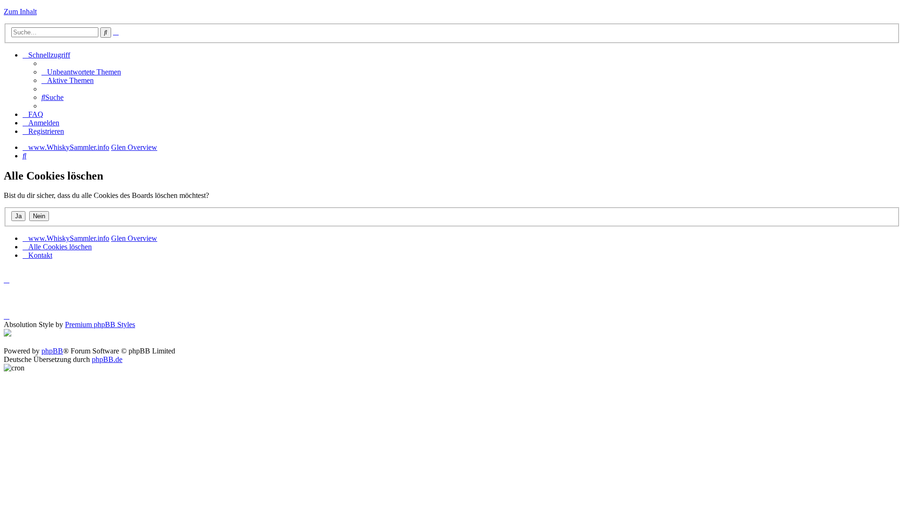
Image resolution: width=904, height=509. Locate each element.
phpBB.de (107, 359)
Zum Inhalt (20, 12)
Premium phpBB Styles (100, 324)
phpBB (52, 351)
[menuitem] (81, 72)
